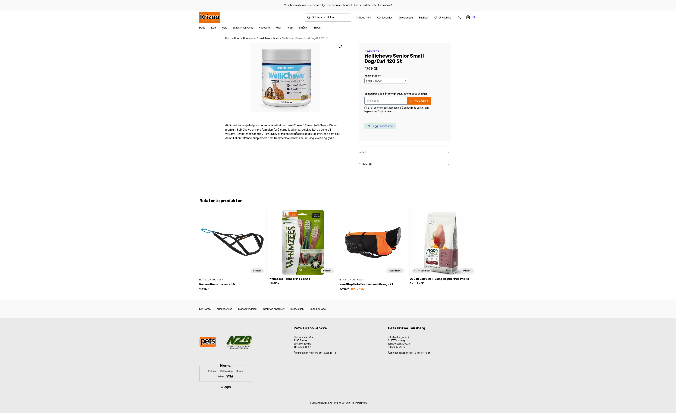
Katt (213, 27)
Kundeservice (385, 17)
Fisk (224, 27)
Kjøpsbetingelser (247, 309)
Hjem (228, 38)
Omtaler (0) (366, 164)
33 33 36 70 (398, 346)
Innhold (363, 152)
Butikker (423, 17)
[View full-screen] (341, 47)
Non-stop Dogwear (211, 280)
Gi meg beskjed (419, 100)
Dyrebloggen (406, 17)
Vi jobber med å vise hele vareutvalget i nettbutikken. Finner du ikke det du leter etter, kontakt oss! (338, 5)
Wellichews (371, 50)
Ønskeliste (444, 17)
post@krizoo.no (302, 343)
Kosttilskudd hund (269, 38)
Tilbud (317, 27)
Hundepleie (249, 38)
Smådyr (303, 27)
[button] (380, 126)
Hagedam (264, 27)
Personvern (361, 403)
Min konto (205, 309)
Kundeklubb (297, 309)
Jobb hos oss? (318, 309)
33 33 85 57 (304, 346)
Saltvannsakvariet (243, 27)
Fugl (278, 27)
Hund (202, 27)
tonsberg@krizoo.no (399, 343)
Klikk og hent (363, 17)
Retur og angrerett (273, 309)
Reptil (290, 27)
